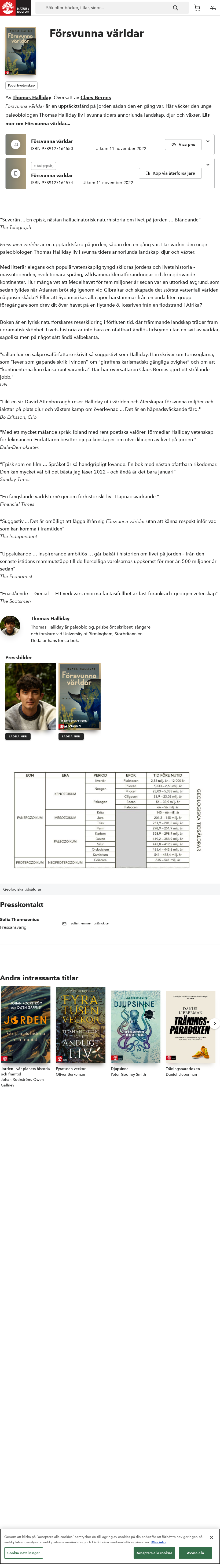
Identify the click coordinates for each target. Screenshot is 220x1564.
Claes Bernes (95, 97)
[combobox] (112, 8)
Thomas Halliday (32, 97)
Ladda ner (18, 736)
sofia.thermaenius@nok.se (90, 923)
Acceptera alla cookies (154, 1553)
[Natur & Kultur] (15, 8)
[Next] (214, 1023)
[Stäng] (211, 1537)
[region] (110, 1546)
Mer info (158, 1542)
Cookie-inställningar (23, 1553)
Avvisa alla (195, 1553)
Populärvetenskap (21, 85)
